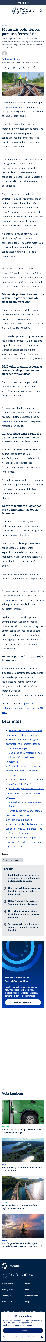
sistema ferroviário (13, 106)
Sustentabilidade (31, 1295)
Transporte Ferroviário (12, 860)
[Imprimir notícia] (9, 67)
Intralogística (7, 1289)
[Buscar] (41, 11)
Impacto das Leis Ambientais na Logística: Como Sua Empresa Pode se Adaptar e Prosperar (24, 829)
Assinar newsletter (23, 1002)
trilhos (29, 358)
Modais (4, 25)
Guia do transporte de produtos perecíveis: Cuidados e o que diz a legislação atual (24, 842)
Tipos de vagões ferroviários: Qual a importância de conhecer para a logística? (25, 793)
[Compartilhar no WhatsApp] (23, 67)
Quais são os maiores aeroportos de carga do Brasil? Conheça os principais (24, 771)
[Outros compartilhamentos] (33, 67)
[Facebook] (11, 1275)
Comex (26, 1289)
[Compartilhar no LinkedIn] (14, 67)
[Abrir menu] (5, 11)
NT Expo (27, 1301)
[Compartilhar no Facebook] (28, 67)
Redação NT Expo (12, 59)
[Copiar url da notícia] (4, 67)
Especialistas (7, 1301)
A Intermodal (7, 1283)
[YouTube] (24, 1275)
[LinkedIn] (18, 1275)
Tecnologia (6, 1295)
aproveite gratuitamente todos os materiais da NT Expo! (22, 708)
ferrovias (6, 599)
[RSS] (31, 1275)
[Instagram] (4, 1275)
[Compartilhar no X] (19, 67)
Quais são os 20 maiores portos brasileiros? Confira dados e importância (24, 757)
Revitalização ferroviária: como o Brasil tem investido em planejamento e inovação (24, 815)
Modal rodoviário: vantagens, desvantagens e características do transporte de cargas (23, 744)
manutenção (8, 421)
